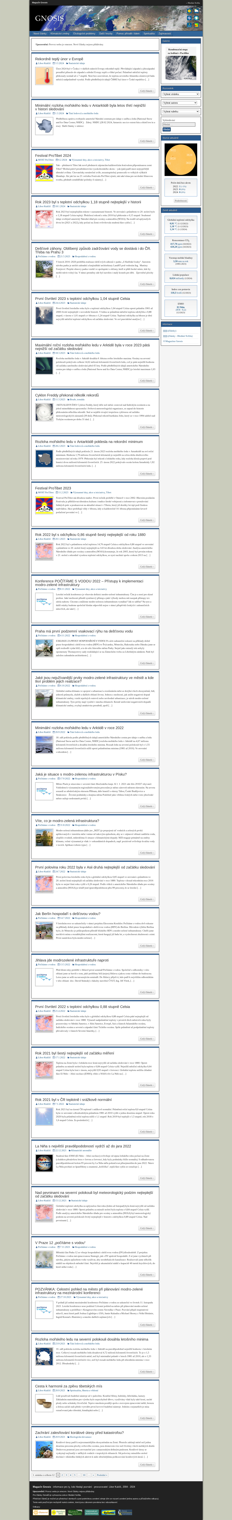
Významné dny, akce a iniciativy (88, 159)
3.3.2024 (59, 63)
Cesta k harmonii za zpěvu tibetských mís (68, 1386)
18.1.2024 (60, 206)
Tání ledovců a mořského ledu (83, 113)
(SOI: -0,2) (181, 308)
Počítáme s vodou (46, 256)
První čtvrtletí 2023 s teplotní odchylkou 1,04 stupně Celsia (82, 299)
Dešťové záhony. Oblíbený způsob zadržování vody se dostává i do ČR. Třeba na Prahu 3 (93, 250)
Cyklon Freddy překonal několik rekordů (67, 395)
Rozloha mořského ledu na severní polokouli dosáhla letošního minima (91, 1339)
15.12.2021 (61, 1200)
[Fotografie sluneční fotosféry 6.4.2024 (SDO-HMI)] (181, 175)
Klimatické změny (60, 33)
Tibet (107, 159)
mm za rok (180, 261)
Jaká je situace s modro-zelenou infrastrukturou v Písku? (81, 774)
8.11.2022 (65, 589)
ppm (176, 244)
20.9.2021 (60, 1390)
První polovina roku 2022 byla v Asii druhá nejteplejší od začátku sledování (95, 867)
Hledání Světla (74, 1495)
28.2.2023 (60, 446)
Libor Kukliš (44, 63)
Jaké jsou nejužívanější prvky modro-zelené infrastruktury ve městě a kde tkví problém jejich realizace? (94, 679)
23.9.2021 (60, 1343)
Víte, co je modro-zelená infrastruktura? (67, 821)
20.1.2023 (60, 539)
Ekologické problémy (84, 33)
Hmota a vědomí (90, 1390)
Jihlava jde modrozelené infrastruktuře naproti (72, 960)
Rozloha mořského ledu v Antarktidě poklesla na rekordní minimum (89, 442)
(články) (169, 330)
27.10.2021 (65, 1297)
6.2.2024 (62, 159)
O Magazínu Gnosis (173, 341)
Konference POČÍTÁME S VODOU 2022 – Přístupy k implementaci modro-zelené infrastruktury (89, 583)
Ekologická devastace (81, 1437)
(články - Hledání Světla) (177, 336)
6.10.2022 (65, 685)
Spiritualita (149, 33)
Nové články (40, 33)
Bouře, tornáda (77, 399)
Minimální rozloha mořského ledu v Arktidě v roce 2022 (79, 728)
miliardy (177, 278)
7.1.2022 (59, 1104)
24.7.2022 (60, 871)
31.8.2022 (65, 825)
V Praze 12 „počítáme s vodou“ (60, 1243)
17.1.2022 (60, 1057)
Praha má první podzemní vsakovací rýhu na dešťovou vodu (84, 631)
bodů (176, 292)
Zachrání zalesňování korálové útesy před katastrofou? (79, 1433)
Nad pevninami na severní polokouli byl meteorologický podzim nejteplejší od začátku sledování (94, 1194)
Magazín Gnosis (39, 2)
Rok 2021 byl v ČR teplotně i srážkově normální (73, 1100)
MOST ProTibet (46, 159)
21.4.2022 (60, 1011)
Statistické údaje (77, 63)
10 (84, 1475)
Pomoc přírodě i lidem (128, 33)
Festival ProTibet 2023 (53, 488)
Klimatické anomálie (81, 1150)
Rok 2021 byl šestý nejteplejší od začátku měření (74, 1053)
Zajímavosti (165, 33)
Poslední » (102, 1475)
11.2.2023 (63, 492)
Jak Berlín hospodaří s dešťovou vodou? (67, 914)
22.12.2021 (61, 1150)
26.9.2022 (60, 732)
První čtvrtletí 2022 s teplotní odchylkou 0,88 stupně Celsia (82, 1007)
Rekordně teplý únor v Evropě (59, 59)
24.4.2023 (60, 303)
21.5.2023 (65, 256)
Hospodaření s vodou (85, 256)
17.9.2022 (65, 778)
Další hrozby (106, 33)
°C (173, 223)
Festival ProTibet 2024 (53, 156)
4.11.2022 (65, 635)
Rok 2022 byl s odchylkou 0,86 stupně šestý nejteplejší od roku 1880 (90, 535)
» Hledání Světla (193, 3)
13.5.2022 (65, 964)
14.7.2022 (65, 918)
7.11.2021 (65, 1247)
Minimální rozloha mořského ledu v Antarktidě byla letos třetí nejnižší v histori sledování (90, 107)
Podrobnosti (181, 200)
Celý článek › (146, 91)
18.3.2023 (60, 353)
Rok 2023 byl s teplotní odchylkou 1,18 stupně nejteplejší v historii (88, 202)
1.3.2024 (59, 113)
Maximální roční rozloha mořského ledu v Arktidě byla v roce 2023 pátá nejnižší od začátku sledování (92, 347)
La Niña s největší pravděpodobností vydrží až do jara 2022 (83, 1146)
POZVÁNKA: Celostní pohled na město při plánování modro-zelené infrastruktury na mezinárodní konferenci (89, 1291)
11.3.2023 (60, 399)
